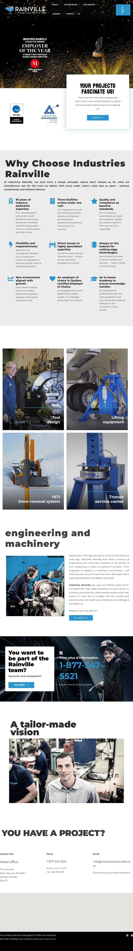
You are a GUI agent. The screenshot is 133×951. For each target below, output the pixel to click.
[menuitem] (79, 13)
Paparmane (50, 939)
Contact (70, 14)
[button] (123, 9)
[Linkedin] (127, 935)
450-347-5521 (60, 868)
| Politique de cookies (20, 939)
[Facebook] (132, 935)
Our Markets (89, 5)
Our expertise (70, 5)
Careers (56, 14)
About (55, 5)
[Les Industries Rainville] (25, 9)
